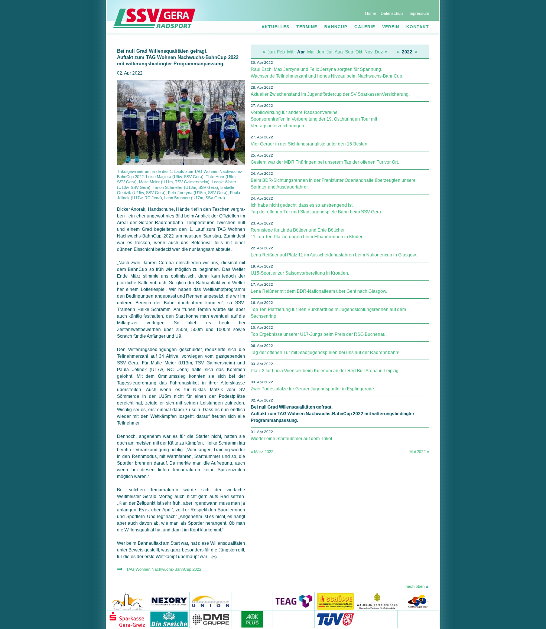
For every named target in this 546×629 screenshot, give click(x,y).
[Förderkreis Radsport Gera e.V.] (418, 619)
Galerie (364, 26)
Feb (281, 52)
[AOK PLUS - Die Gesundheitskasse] (252, 619)
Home (370, 13)
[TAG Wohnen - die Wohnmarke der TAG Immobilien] (252, 601)
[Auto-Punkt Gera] (294, 619)
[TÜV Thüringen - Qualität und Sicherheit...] (335, 619)
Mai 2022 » (419, 451)
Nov (368, 52)
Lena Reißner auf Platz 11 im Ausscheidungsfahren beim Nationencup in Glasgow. (334, 255)
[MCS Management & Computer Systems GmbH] (377, 619)
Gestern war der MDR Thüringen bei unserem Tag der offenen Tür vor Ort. (325, 162)
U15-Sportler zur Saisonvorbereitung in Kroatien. (300, 273)
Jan (271, 52)
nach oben (415, 586)
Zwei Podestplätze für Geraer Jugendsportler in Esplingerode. (313, 389)
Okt (358, 52)
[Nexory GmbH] (169, 601)
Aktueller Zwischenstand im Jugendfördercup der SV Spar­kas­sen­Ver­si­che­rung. (330, 94)
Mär (291, 52)
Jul (329, 52)
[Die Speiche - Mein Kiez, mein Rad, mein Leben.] (169, 619)
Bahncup (335, 26)
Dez (379, 52)
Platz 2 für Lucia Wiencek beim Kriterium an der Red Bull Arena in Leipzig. (325, 370)
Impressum (419, 13)
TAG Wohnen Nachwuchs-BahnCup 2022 (163, 569)
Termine (306, 26)
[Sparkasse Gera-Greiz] (127, 619)
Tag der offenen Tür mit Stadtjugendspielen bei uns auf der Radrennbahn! (325, 352)
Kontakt (417, 26)
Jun (320, 52)
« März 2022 (262, 451)
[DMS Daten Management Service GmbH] (210, 619)
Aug (339, 52)
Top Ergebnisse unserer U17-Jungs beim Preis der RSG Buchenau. (319, 334)
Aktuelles (275, 26)
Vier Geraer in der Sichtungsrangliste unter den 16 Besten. (309, 144)
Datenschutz (392, 13)
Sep (349, 52)
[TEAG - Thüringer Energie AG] (294, 601)
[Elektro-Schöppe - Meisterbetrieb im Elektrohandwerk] (335, 601)
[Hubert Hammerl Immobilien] (127, 601)
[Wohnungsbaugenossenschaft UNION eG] (210, 601)
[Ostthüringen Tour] (418, 601)
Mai (311, 52)
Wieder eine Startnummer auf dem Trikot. (292, 438)
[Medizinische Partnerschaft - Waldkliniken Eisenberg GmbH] (376, 601)
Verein (390, 26)
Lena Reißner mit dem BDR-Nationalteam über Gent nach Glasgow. (319, 291)
